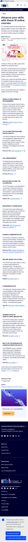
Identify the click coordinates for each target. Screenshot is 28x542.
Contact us (4, 491)
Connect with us (5, 453)
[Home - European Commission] (5, 5)
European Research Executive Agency (12, 387)
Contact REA (5, 450)
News (4, 13)
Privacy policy (5, 504)
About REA (4, 447)
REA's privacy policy (7, 464)
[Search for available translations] (6, 87)
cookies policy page (11, 522)
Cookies (3, 500)
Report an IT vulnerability (8, 494)
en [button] (17, 5)
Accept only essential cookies (16, 538)
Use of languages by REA (8, 471)
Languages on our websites (9, 497)
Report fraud (4, 467)
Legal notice (4, 507)
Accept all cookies (13, 533)
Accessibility (4, 510)
